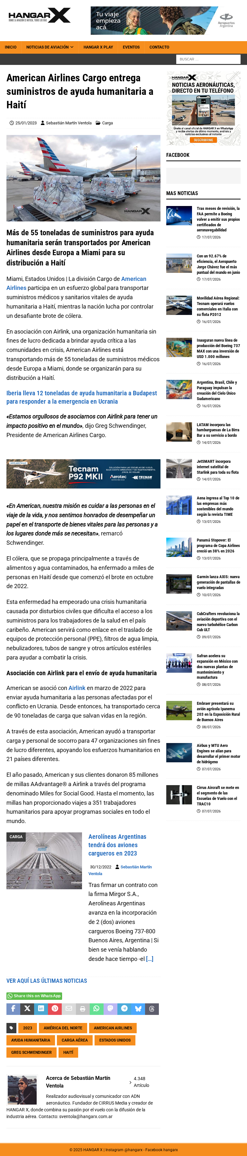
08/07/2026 (211, 685)
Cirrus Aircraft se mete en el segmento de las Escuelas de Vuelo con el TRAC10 (218, 795)
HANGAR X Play (98, 47)
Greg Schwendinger (31, 1052)
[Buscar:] (208, 59)
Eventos (131, 47)
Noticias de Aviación (47, 47)
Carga (107, 123)
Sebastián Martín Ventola (69, 123)
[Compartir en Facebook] (13, 1009)
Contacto (159, 47)
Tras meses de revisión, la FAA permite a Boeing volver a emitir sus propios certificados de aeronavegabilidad (218, 219)
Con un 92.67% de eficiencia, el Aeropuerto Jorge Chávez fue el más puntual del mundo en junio (218, 264)
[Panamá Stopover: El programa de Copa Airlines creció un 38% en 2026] (179, 547)
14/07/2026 (211, 443)
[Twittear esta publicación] (27, 1009)
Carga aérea (75, 1040)
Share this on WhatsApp (37, 996)
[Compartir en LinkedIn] (41, 1009)
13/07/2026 (211, 522)
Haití (68, 1052)
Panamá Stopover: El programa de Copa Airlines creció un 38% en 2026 (218, 545)
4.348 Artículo (141, 1082)
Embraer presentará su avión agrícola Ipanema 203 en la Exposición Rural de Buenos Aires (218, 711)
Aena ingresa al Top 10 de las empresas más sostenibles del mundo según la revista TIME (218, 506)
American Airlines (113, 1028)
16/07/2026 (211, 322)
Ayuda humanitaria (30, 1040)
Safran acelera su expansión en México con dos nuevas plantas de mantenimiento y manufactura (217, 666)
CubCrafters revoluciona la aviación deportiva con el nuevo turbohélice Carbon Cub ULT (218, 621)
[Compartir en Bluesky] (138, 1009)
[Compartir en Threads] (152, 1009)
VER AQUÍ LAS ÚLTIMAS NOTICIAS (46, 980)
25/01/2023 (26, 123)
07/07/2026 (211, 769)
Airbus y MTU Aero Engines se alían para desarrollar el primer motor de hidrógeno (218, 753)
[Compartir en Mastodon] (110, 1009)
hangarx (170, 1150)
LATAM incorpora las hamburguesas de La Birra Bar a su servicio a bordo (218, 430)
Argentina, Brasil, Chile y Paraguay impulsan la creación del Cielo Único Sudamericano (217, 390)
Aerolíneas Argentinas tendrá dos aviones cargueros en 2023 (117, 845)
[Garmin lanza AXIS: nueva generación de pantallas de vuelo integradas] (179, 584)
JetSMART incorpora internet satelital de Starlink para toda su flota (218, 467)
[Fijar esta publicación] (55, 1009)
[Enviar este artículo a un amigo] (69, 1009)
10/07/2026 (211, 595)
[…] (149, 958)
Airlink (77, 688)
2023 (27, 1028)
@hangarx (133, 1150)
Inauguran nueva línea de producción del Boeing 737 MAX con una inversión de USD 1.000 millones (218, 348)
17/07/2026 (211, 237)
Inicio (10, 47)
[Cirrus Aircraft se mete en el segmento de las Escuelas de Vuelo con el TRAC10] (179, 794)
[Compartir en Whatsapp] (97, 1009)
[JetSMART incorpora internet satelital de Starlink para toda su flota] (179, 468)
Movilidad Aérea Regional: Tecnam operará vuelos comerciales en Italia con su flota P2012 (218, 306)
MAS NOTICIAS (182, 193)
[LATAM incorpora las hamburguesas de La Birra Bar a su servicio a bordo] (179, 432)
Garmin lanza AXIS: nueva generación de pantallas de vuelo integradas (218, 582)
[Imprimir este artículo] (83, 1009)
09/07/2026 (211, 637)
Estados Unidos (115, 1040)
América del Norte (63, 1028)
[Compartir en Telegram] (124, 1009)
